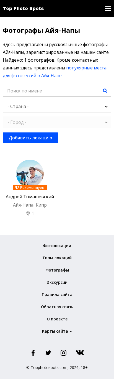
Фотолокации (57, 245)
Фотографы (57, 270)
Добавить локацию (30, 138)
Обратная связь (57, 306)
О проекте (57, 319)
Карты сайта (55, 331)
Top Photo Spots (23, 8)
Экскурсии (57, 282)
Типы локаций (57, 257)
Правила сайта (57, 294)
